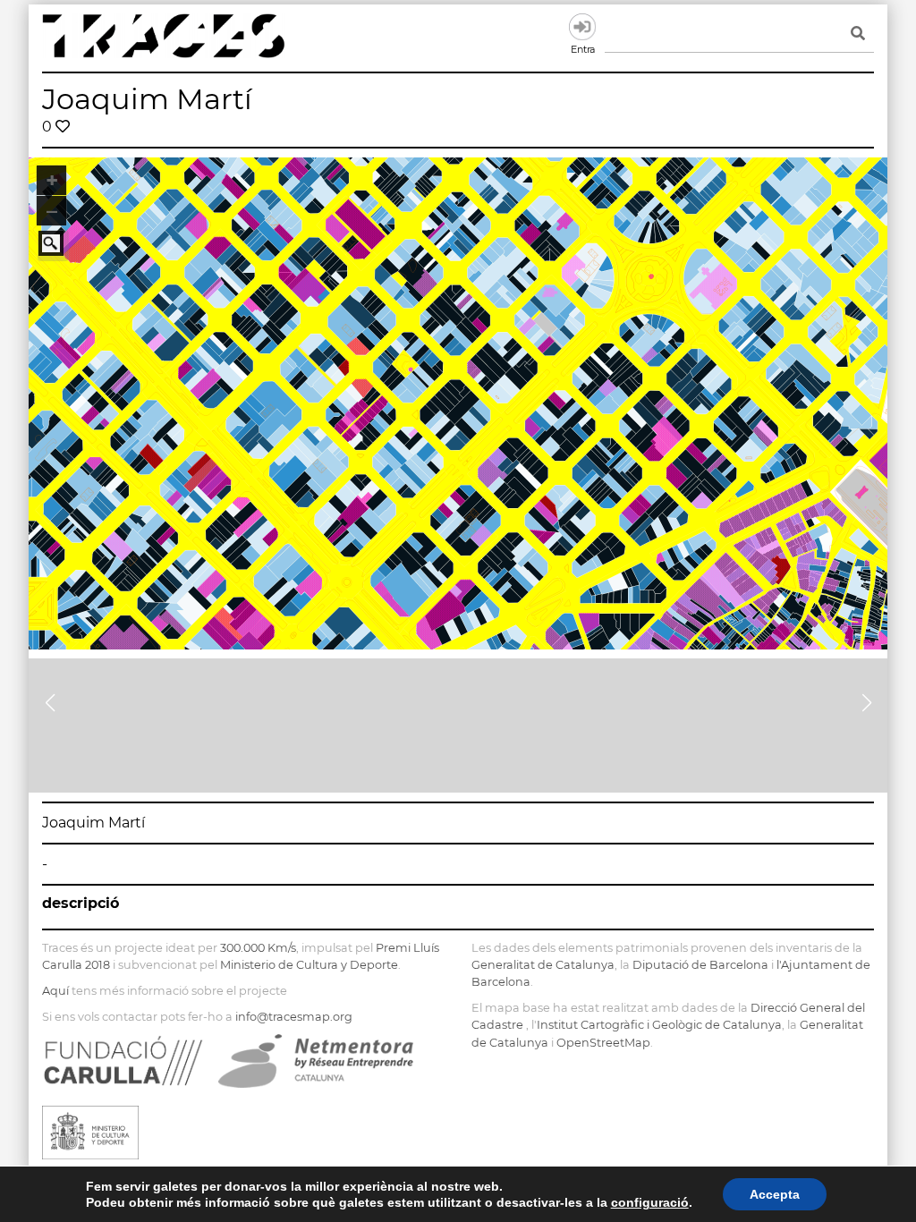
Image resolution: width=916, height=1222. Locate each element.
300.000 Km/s (258, 948)
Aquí (55, 990)
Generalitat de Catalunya (543, 965)
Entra (582, 26)
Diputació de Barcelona (700, 965)
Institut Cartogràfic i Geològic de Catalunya (659, 1024)
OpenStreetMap (603, 1042)
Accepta (775, 1194)
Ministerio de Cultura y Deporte (309, 965)
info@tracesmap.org (293, 1016)
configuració (650, 1202)
